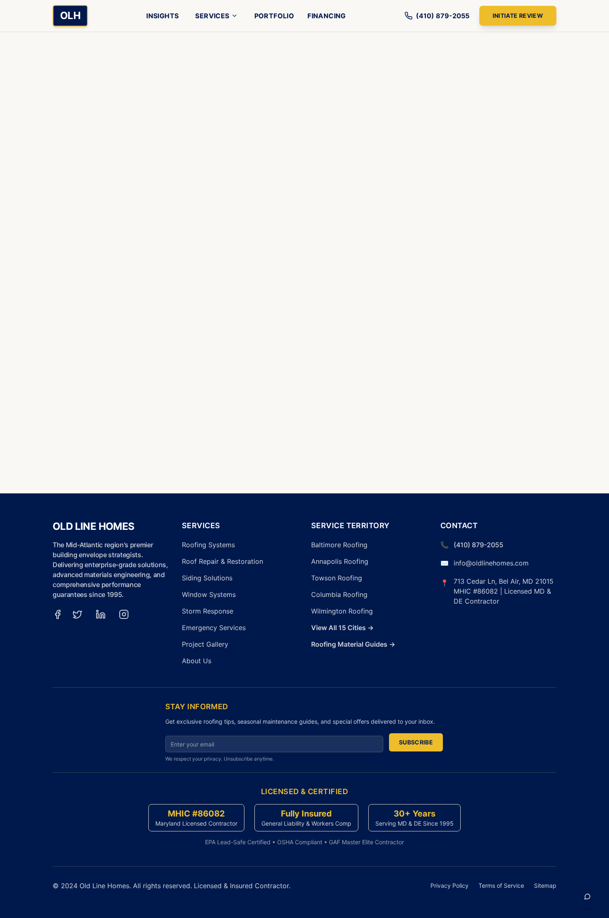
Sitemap (545, 885)
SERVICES (212, 16)
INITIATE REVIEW (518, 15)
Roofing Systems (208, 545)
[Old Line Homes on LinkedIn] (100, 614)
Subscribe (416, 742)
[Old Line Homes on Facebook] (57, 614)
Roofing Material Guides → (353, 644)
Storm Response (207, 611)
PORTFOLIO (274, 16)
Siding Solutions (207, 578)
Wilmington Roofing (342, 611)
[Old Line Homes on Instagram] (124, 614)
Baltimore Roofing (339, 545)
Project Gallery (205, 644)
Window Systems (209, 594)
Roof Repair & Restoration (222, 561)
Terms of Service (501, 885)
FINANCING (326, 16)
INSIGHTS (162, 16)
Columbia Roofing (339, 594)
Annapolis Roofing (339, 561)
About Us (196, 661)
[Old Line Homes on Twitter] (77, 614)
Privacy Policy (449, 885)
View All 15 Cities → (342, 627)
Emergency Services (214, 627)
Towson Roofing (336, 578)
